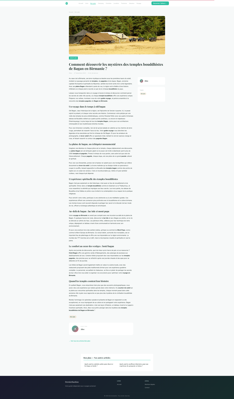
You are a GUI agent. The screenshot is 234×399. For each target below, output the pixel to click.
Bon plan (93, 3)
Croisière (108, 3)
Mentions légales (150, 384)
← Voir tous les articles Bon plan (79, 341)
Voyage (138, 3)
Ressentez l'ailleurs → (160, 3)
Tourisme (124, 3)
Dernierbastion (72, 382)
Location (116, 3)
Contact (147, 387)
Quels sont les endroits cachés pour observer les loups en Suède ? (99, 365)
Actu (86, 3)
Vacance (131, 3)
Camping (101, 3)
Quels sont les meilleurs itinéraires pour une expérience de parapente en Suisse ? (134, 365)
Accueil (81, 3)
